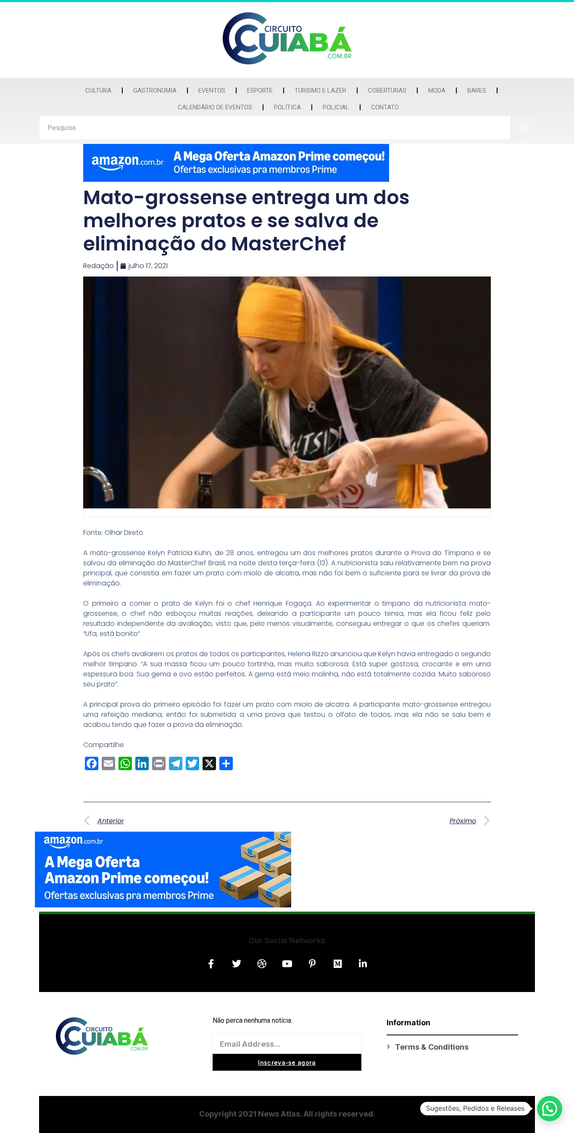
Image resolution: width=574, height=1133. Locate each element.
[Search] (523, 128)
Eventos (211, 90)
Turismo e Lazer (320, 90)
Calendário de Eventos (215, 107)
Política (287, 107)
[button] (549, 1108)
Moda (436, 90)
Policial (336, 107)
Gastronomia (154, 90)
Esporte (260, 90)
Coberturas (387, 90)
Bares (476, 90)
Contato (385, 107)
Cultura (98, 90)
